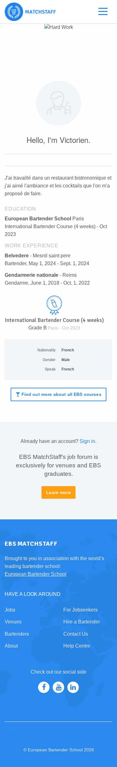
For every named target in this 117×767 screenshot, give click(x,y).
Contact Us (75, 634)
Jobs (10, 609)
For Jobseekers (80, 609)
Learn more (58, 492)
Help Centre (76, 646)
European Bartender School (35, 574)
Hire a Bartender (81, 621)
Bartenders (17, 634)
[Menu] (103, 12)
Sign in (87, 441)
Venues (13, 621)
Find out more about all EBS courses (60, 394)
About (11, 646)
